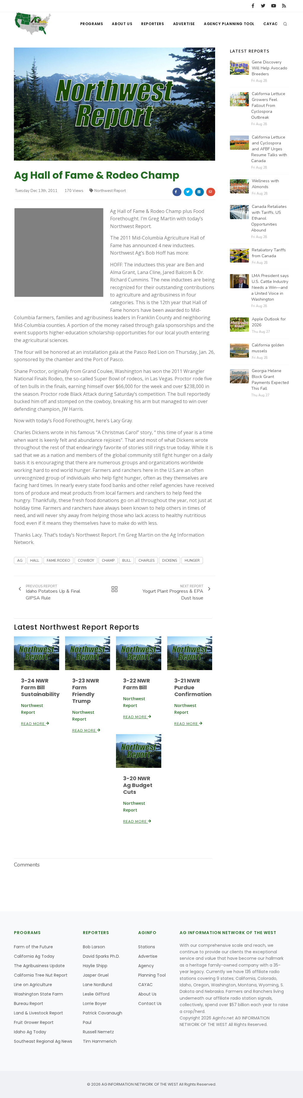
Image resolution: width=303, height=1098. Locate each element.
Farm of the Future (33, 947)
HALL (34, 560)
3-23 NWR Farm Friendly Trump (85, 691)
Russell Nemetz (98, 1032)
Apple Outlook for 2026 (269, 322)
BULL (126, 560)
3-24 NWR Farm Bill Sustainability (40, 687)
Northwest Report (110, 190)
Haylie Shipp (95, 966)
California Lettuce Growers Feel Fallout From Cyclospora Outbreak (268, 105)
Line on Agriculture (33, 985)
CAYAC (270, 23)
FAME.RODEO (58, 560)
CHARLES (146, 560)
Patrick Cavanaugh (102, 1013)
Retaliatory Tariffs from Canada (269, 253)
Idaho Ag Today (30, 1032)
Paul (87, 1022)
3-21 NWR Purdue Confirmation (193, 687)
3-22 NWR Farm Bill (136, 684)
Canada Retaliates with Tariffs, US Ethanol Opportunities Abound (269, 218)
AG (19, 560)
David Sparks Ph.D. (101, 956)
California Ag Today (34, 956)
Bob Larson (94, 947)
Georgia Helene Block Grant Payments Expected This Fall (270, 379)
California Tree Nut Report (40, 975)
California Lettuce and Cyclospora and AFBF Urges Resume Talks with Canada (269, 149)
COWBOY (86, 560)
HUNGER (192, 560)
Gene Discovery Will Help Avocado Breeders (269, 68)
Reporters (152, 23)
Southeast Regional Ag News (43, 1041)
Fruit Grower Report (34, 1022)
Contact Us (150, 1003)
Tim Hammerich (100, 1041)
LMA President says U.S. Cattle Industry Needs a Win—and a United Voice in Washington (270, 287)
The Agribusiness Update (39, 966)
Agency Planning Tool (229, 23)
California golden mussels (268, 348)
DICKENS (169, 560)
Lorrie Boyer (95, 1003)
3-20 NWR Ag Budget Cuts (137, 785)
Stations (146, 947)
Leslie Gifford (96, 994)
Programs (91, 23)
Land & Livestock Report (38, 1013)
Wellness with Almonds (265, 184)
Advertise (184, 23)
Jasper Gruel (96, 975)
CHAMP (108, 560)
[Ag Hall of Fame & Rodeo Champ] (114, 104)
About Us (122, 23)
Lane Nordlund (97, 985)
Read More (33, 723)
